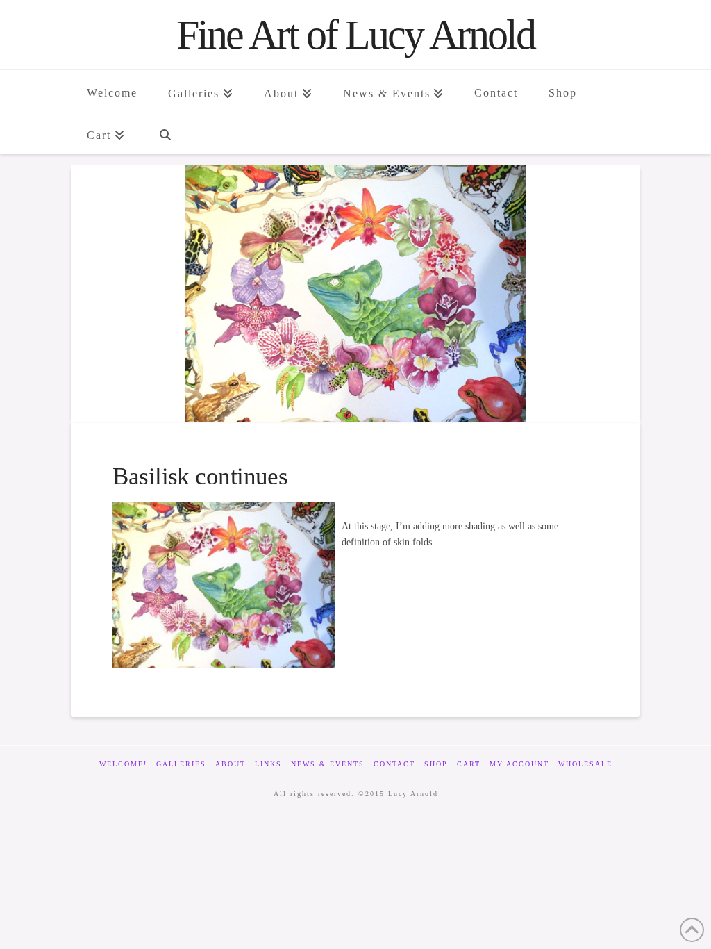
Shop (436, 764)
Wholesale (585, 764)
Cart (468, 764)
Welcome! (123, 764)
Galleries (181, 764)
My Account (519, 764)
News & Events (328, 764)
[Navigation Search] (165, 133)
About (230, 764)
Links (268, 764)
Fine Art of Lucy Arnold (355, 35)
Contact (394, 764)
